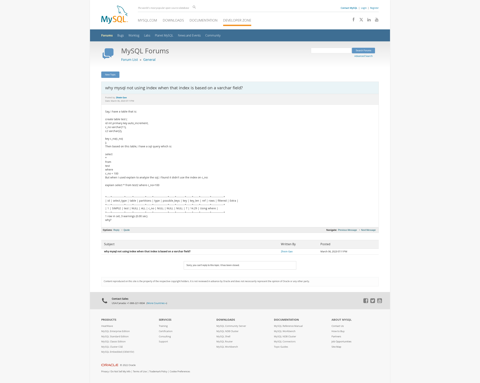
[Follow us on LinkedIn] (367, 21)
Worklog (133, 35)
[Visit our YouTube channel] (375, 21)
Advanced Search (363, 55)
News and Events (189, 35)
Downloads (173, 20)
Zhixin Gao (287, 251)
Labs (147, 35)
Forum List (129, 59)
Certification (165, 331)
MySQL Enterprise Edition (115, 331)
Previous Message (347, 230)
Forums (107, 35)
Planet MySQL (164, 35)
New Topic (110, 74)
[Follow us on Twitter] (373, 302)
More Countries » (156, 303)
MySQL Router (224, 341)
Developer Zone (237, 20)
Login (364, 7)
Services (165, 320)
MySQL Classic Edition (113, 341)
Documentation (204, 20)
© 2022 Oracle (128, 365)
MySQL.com (147, 20)
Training (163, 326)
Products (108, 320)
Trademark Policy (158, 371)
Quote (127, 230)
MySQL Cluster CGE (112, 346)
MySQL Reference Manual (288, 326)
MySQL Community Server (231, 326)
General (149, 59)
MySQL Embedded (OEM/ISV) (117, 351)
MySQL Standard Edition (115, 336)
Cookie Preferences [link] (180, 371)
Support (163, 341)
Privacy (105, 371)
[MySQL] (114, 15)
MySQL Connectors (285, 341)
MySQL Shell (223, 336)
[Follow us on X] (359, 21)
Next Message (368, 230)
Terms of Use (140, 371)
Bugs (120, 35)
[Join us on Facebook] (352, 21)
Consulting (165, 336)
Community (212, 35)
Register (374, 7)
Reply (116, 230)
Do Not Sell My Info (120, 371)
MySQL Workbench (227, 346)
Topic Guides (281, 346)
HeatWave (107, 326)
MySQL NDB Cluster (227, 331)
